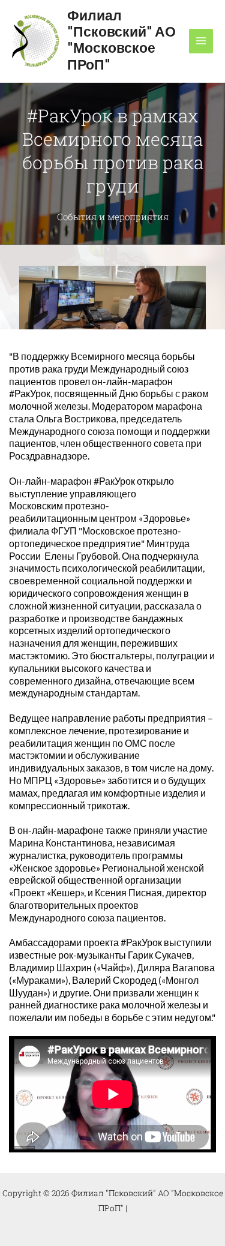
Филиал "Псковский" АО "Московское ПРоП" (121, 41)
